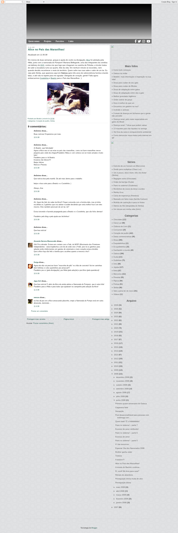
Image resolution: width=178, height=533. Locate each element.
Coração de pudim (42, 121)
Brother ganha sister (123, 452)
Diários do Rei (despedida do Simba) (128, 206)
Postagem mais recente (36, 319)
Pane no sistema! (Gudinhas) (125, 185)
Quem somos (33, 41)
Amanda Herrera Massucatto (45, 241)
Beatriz (53, 78)
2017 (116, 339)
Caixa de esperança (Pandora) (126, 196)
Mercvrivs (117, 274)
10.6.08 (36, 137)
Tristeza (118, 456)
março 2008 (121, 495)
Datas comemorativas (122, 236)
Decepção (119, 411)
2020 (116, 328)
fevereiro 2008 (122, 499)
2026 (116, 305)
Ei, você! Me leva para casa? (127, 471)
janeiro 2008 (121, 502)
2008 (116, 374)
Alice (88, 60)
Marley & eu (118, 192)
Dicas (115, 240)
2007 (116, 507)
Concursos (117, 230)
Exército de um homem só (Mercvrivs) (129, 166)
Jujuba (116, 267)
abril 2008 (120, 491)
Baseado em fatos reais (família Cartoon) (130, 199)
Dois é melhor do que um (123, 103)
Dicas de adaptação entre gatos (126, 89)
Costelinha (44, 78)
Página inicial (69, 319)
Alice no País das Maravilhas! (127, 463)
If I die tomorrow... (122, 444)
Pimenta (116, 277)
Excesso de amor (122, 437)
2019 (116, 332)
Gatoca (116, 253)
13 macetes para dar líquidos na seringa (130, 129)
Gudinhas (117, 260)
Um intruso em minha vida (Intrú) (127, 209)
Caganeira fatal (121, 407)
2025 (116, 309)
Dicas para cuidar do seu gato (125, 83)
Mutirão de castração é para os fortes (129, 202)
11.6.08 (36, 290)
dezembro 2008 (123, 377)
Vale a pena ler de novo (123, 291)
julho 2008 (120, 396)
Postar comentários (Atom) (43, 323)
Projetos (47, 41)
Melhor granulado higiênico (124, 96)
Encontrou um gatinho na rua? (126, 106)
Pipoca (116, 281)
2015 (116, 347)
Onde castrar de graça (122, 100)
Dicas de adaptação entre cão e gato (128, 93)
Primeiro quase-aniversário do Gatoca (131, 403)
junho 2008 (121, 400)
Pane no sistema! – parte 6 (126, 433)
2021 (116, 324)
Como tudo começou (122, 70)
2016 (116, 343)
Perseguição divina (123, 483)
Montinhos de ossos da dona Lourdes (129, 189)
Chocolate (117, 219)
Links (70, 41)
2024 (116, 313)
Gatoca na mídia (120, 73)
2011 (116, 362)
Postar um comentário (39, 311)
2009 (116, 370)
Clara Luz (117, 223)
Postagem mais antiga (100, 319)
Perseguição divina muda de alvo (129, 479)
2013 (116, 355)
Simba (52, 121)
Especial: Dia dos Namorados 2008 (129, 448)
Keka (115, 270)
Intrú (115, 264)
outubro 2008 (122, 385)
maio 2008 (120, 487)
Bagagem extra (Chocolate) (124, 179)
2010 (116, 366)
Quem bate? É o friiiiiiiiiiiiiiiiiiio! (127, 421)
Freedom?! (119, 460)
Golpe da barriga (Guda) (123, 182)
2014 (116, 351)
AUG (42, 65)
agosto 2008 (121, 392)
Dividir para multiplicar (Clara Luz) (127, 169)
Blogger (94, 528)
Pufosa (116, 284)
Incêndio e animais (121, 110)
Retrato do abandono (124, 475)
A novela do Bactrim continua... (128, 467)
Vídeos (116, 294)
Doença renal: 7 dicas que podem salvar (130, 125)
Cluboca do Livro (120, 226)
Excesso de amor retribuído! (127, 429)
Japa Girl (37, 281)
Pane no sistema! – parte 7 (126, 425)
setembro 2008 (122, 389)
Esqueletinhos (119, 243)
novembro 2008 (123, 381)
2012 (116, 359)
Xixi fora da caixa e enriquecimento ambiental (132, 132)
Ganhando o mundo (121, 250)
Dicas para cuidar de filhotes (125, 86)
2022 (116, 320)
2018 (116, 335)
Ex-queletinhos (119, 247)
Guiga (36, 262)
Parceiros (60, 41)
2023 (116, 316)
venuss (36, 297)
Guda (115, 257)
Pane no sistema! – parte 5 (126, 440)
